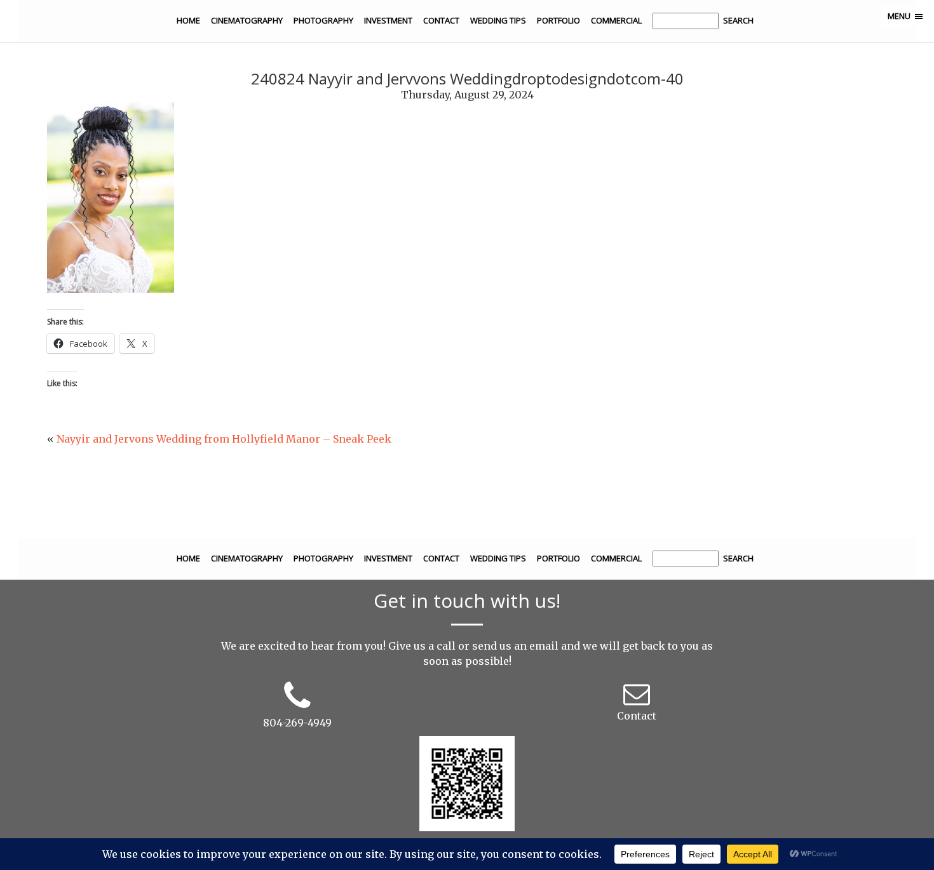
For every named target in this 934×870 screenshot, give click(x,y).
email (543, 645)
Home (188, 20)
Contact (441, 20)
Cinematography (247, 20)
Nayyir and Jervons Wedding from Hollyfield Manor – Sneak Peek (224, 438)
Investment (388, 20)
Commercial (616, 20)
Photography (323, 20)
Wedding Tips (498, 20)
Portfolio (558, 20)
